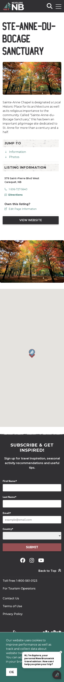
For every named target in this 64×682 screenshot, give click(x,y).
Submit (32, 547)
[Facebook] (23, 560)
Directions (15, 194)
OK (11, 672)
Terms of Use (12, 606)
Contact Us (11, 598)
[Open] (58, 6)
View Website (30, 220)
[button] (31, 353)
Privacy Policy (13, 614)
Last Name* (9, 497)
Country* (8, 529)
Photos (14, 157)
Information (17, 152)
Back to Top (47, 570)
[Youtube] (41, 560)
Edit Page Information (23, 209)
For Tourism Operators (19, 588)
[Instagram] (32, 560)
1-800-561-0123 (26, 580)
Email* (7, 513)
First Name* (10, 481)
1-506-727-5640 (18, 189)
